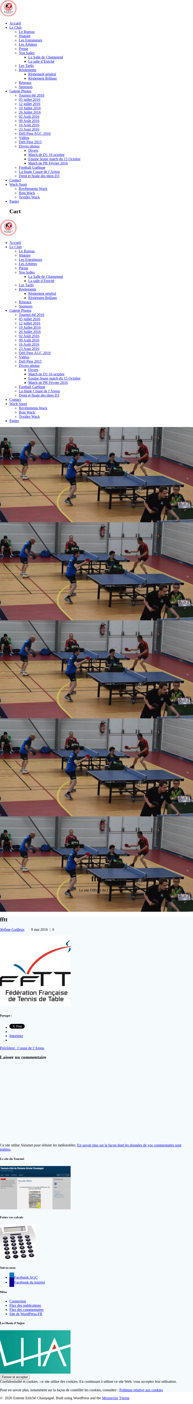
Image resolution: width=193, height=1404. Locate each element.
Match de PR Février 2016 (48, 163)
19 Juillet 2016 (30, 108)
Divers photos (29, 146)
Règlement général (42, 74)
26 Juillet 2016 (30, 112)
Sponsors (25, 87)
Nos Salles (27, 53)
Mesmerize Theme (115, 1398)
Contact (15, 180)
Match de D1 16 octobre (46, 155)
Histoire (25, 36)
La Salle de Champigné (45, 57)
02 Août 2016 (29, 117)
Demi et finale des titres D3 (39, 176)
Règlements (27, 70)
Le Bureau (27, 32)
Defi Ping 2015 (30, 142)
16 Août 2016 (29, 125)
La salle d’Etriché (41, 61)
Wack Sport (18, 184)
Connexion (17, 1301)
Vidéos (24, 138)
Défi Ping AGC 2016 (35, 133)
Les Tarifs (26, 66)
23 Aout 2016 (29, 129)
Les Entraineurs (30, 40)
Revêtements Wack (33, 189)
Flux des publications (25, 1305)
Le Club (15, 27)
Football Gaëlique (32, 167)
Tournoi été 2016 (31, 95)
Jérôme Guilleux (12, 930)
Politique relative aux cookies (141, 1390)
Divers (33, 150)
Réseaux (25, 83)
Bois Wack (27, 193)
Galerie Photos (20, 91)
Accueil (15, 23)
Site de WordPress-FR (25, 1314)
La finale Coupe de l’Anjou (39, 172)
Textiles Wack (29, 197)
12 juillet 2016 (29, 104)
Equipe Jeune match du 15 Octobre (54, 159)
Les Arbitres (28, 44)
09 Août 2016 (29, 121)
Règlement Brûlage (42, 78)
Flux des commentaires (26, 1310)
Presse (23, 49)
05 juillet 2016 (29, 100)
